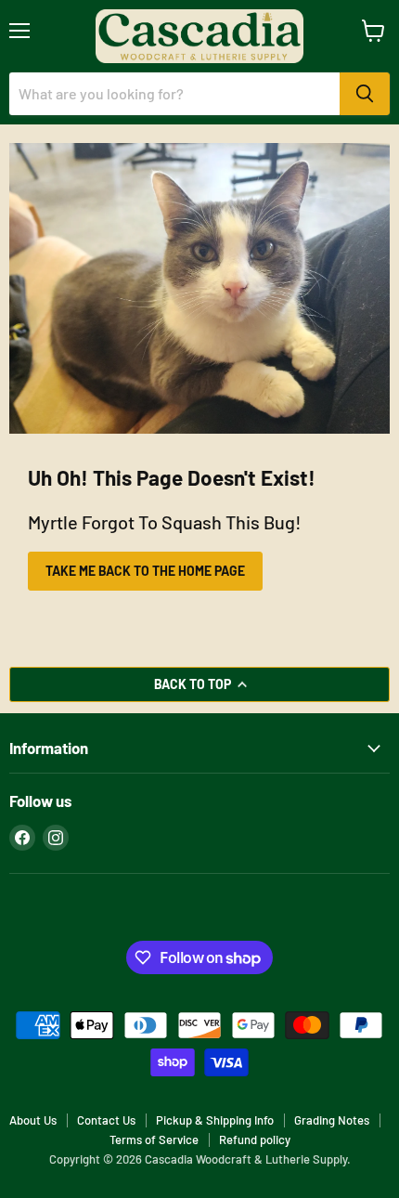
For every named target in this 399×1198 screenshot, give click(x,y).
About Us (33, 1120)
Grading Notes (331, 1120)
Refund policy (254, 1139)
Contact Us (106, 1120)
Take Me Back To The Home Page (145, 571)
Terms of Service (154, 1139)
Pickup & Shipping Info (215, 1120)
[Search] (365, 93)
